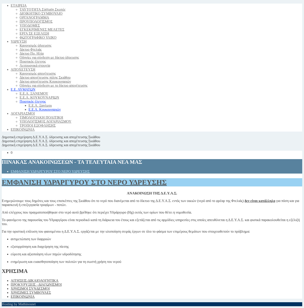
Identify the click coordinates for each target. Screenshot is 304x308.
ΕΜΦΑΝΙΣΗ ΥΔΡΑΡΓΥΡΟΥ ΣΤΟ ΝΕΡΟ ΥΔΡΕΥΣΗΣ (50, 171)
